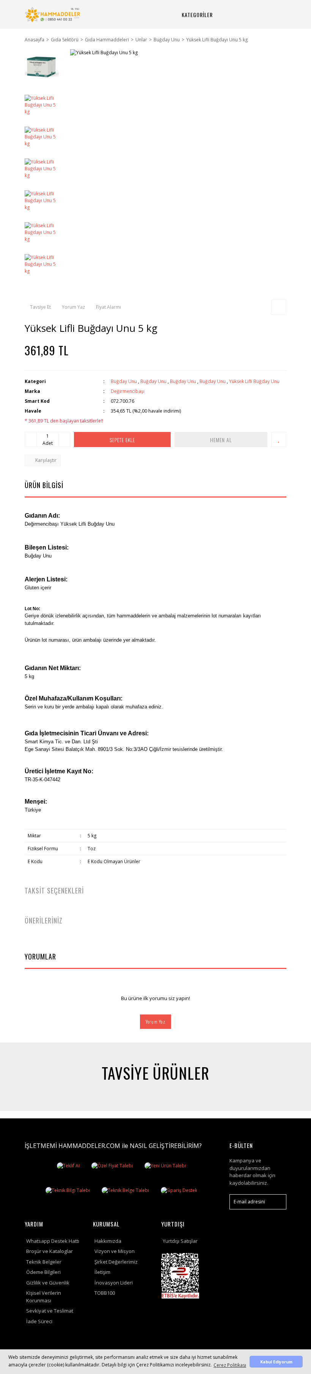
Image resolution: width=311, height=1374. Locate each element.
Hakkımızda (107, 1240)
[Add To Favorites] (278, 439)
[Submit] (276, 1201)
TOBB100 (104, 1292)
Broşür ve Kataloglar (49, 1251)
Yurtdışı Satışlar (180, 1240)
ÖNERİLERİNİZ (44, 920)
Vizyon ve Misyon (114, 1251)
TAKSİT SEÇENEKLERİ (54, 890)
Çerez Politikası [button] (230, 1365)
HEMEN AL (221, 440)
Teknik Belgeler (43, 1261)
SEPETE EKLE (122, 440)
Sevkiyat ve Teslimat (49, 1310)
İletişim (102, 1272)
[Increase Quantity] (64, 439)
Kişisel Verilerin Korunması (43, 1296)
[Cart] (275, 14)
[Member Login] (256, 14)
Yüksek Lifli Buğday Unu (254, 381)
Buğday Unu (124, 381)
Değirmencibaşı (128, 391)
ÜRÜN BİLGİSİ (44, 485)
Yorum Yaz (155, 1021)
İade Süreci (39, 1321)
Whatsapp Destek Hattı (52, 1240)
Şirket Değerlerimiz (116, 1261)
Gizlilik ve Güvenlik (47, 1282)
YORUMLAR (40, 956)
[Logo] (53, 14)
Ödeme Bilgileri (43, 1272)
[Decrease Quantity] (30, 439)
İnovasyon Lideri (113, 1282)
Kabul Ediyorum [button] (276, 1362)
